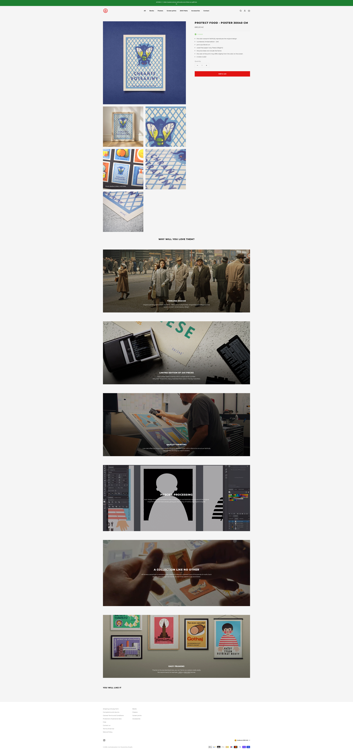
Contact (206, 11)
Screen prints (171, 11)
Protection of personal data (112, 719)
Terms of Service (108, 729)
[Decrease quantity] (197, 65)
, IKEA (180, 672)
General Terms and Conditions (113, 715)
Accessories (195, 11)
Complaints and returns (111, 712)
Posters (160, 11)
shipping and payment (111, 709)
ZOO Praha (184, 11)
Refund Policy (107, 732)
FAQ (104, 722)
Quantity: (198, 61)
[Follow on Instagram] (104, 740)
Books (151, 11)
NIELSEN (187, 672)
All (145, 11)
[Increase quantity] (206, 65)
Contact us (106, 725)
